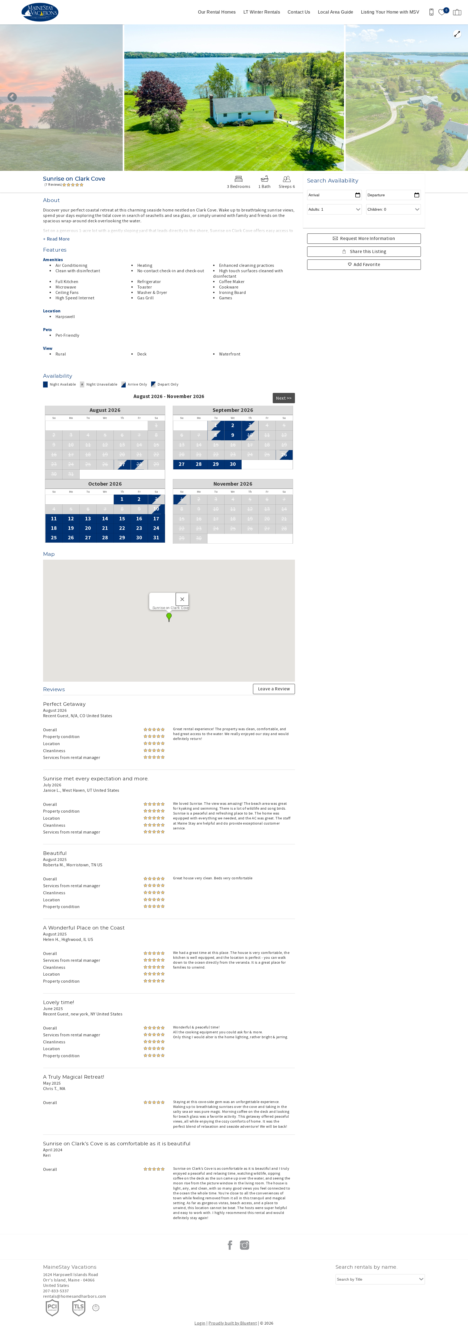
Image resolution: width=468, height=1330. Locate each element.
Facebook (230, 1245)
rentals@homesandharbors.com (74, 1296)
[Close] (182, 599)
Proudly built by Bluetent (233, 1323)
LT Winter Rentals (261, 12)
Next (455, 97)
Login (199, 1323)
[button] (169, 617)
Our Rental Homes (217, 12)
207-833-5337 (56, 1291)
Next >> (284, 398)
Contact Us (299, 12)
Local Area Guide (335, 12)
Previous (12, 97)
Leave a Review (274, 689)
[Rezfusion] (96, 1307)
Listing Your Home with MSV (390, 12)
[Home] (41, 12)
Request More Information (367, 239)
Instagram (244, 1245)
